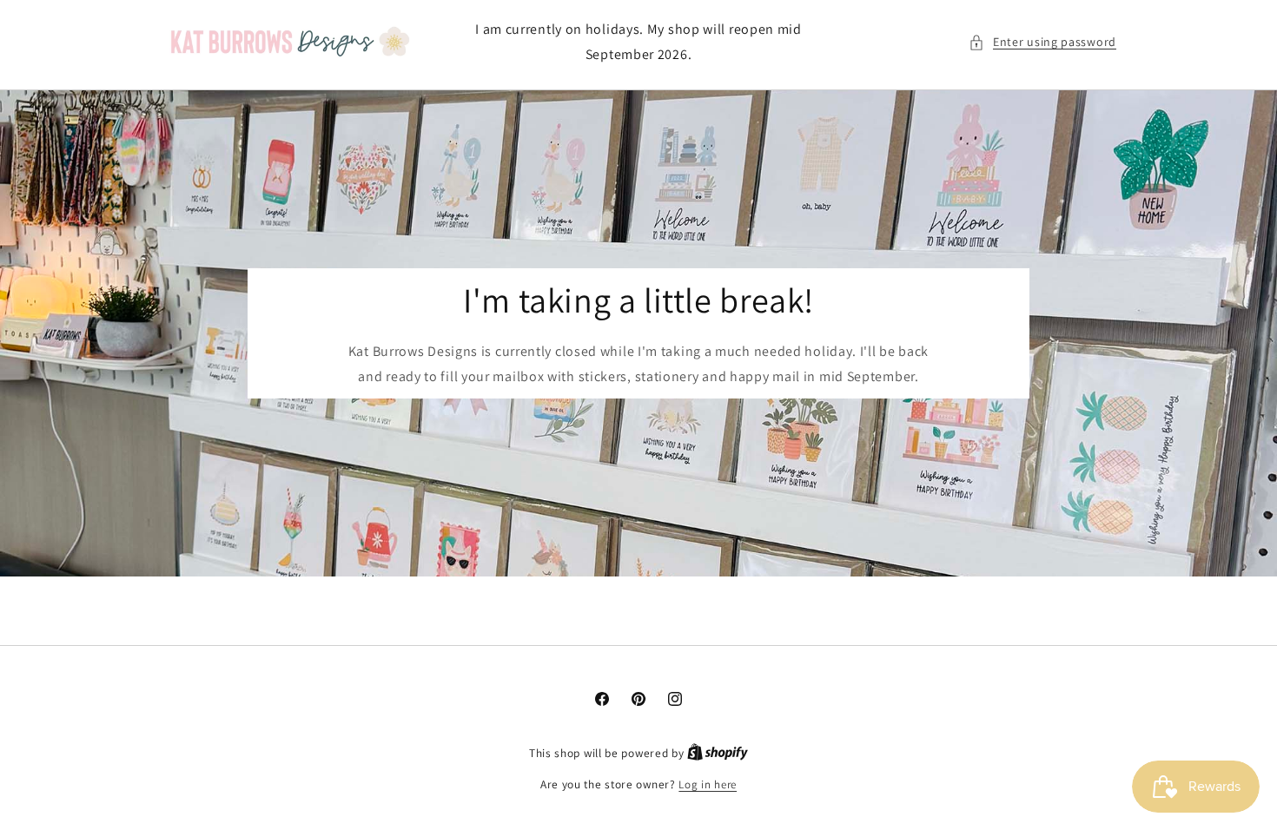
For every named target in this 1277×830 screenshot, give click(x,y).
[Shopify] (717, 753)
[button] (1042, 42)
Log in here (707, 784)
